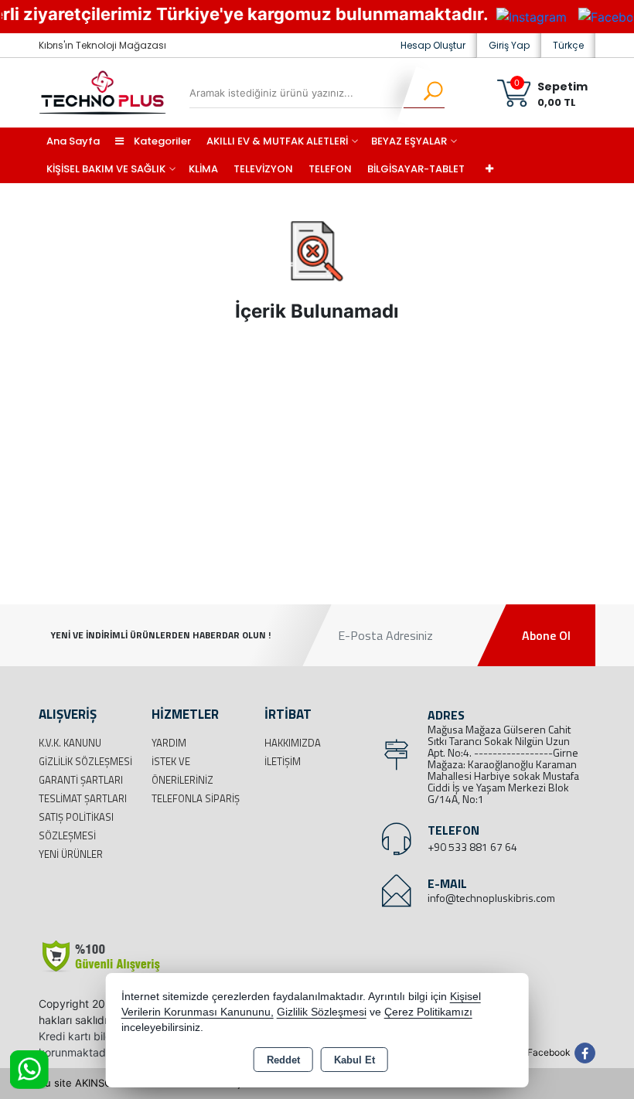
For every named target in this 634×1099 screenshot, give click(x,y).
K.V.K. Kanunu (70, 742)
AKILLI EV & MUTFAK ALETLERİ (277, 141)
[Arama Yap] (423, 92)
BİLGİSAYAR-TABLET (416, 169)
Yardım (169, 742)
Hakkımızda (292, 742)
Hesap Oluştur (433, 45)
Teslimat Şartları (83, 798)
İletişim (282, 761)
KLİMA (203, 169)
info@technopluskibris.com (491, 898)
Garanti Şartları (81, 780)
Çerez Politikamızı (428, 1012)
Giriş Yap (509, 45)
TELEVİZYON (263, 169)
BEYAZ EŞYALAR (409, 141)
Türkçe (568, 45)
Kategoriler (161, 141)
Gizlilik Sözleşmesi (85, 761)
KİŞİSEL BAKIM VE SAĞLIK (105, 169)
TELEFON (330, 169)
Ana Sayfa (73, 141)
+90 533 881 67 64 (472, 847)
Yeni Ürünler (71, 854)
